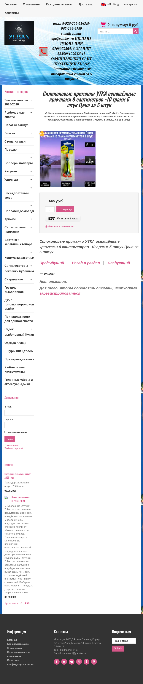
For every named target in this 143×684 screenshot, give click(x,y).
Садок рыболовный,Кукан (19, 332)
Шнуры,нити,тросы (19, 351)
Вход (116, 4)
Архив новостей (13, 603)
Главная (10, 4)
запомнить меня (17, 432)
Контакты (11, 13)
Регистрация (130, 4)
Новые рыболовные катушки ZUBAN (20, 499)
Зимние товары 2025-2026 (16, 102)
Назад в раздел (86, 263)
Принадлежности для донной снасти (18, 318)
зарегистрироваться (59, 293)
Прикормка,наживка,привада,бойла (19, 359)
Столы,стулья (15, 141)
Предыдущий (51, 263)
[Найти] (136, 31)
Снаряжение (13, 279)
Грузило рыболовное (14, 289)
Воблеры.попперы (18, 163)
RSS (27, 603)
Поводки (11, 149)
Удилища (11, 179)
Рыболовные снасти (14, 114)
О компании (14, 648)
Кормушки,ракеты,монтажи (19, 257)
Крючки (10, 219)
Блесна (9, 133)
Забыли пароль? (13, 448)
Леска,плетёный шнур (16, 195)
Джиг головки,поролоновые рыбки (19, 304)
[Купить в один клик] (63, 218)
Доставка (86, 4)
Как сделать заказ (59, 4)
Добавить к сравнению (59, 226)
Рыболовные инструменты (14, 369)
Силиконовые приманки (15, 229)
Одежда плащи (15, 343)
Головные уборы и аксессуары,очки (18, 381)
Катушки (10, 171)
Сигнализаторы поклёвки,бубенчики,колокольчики (19, 268)
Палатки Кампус (16, 125)
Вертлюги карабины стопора (18, 242)
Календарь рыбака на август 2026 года (17, 475)
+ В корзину (65, 209)
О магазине (31, 4)
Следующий (119, 263)
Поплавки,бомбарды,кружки (19, 211)
